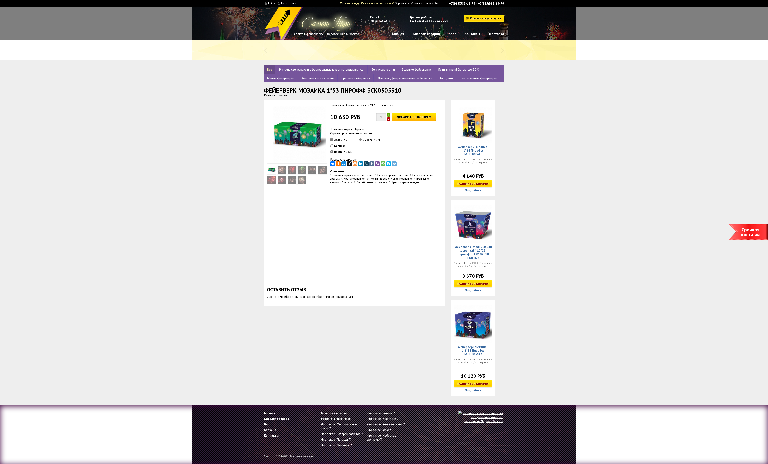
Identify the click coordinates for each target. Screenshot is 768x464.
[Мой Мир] (343, 163)
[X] (349, 163)
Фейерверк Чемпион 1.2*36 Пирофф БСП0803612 (473, 350)
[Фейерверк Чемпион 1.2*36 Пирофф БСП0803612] (473, 324)
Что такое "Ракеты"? (381, 413)
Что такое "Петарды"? (336, 439)
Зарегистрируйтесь (406, 3)
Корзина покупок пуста (485, 18)
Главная (398, 33)
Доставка (496, 33)
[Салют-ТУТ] (311, 25)
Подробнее (473, 190)
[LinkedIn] (360, 163)
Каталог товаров (426, 33)
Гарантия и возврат (334, 413)
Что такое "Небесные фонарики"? (381, 437)
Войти (271, 3)
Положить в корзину (473, 184)
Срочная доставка (751, 232)
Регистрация (288, 3)
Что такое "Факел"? (380, 430)
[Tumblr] (371, 163)
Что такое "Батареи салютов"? (342, 434)
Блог (452, 33)
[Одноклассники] (338, 163)
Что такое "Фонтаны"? (336, 445)
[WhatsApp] (383, 163)
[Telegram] (394, 163)
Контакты (472, 33)
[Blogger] (355, 163)
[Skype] (388, 163)
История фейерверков (336, 419)
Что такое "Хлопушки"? (382, 419)
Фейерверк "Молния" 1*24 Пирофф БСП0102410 (473, 150)
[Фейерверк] (473, 124)
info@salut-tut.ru (380, 20)
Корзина (270, 430)
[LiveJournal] (366, 163)
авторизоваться (342, 297)
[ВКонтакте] (332, 163)
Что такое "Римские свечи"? (386, 424)
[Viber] (377, 163)
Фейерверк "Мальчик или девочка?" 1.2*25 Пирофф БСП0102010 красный (473, 252)
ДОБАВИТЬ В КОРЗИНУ (414, 117)
